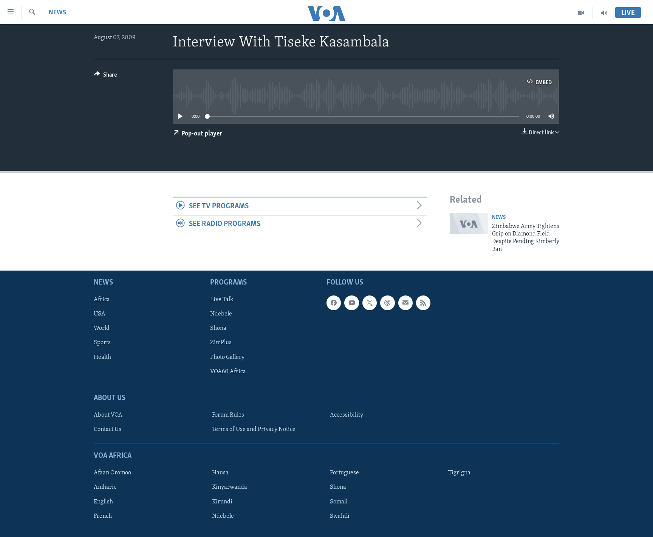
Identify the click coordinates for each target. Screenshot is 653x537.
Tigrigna (459, 473)
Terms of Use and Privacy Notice (254, 429)
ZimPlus (221, 343)
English (103, 502)
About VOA (108, 415)
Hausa (220, 473)
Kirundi (222, 502)
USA (99, 314)
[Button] (105, 76)
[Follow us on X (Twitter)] (369, 303)
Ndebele (221, 314)
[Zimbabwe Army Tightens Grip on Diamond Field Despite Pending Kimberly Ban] (469, 223)
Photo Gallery (227, 357)
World (102, 329)
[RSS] (423, 303)
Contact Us (107, 429)
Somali (339, 502)
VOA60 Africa (228, 372)
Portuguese (344, 473)
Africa (102, 300)
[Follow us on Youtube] (351, 303)
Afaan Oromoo (112, 473)
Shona (218, 329)
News (57, 12)
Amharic (105, 488)
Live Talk (222, 300)
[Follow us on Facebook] (333, 303)
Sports (102, 343)
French (103, 516)
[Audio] (604, 12)
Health (102, 357)
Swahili (340, 516)
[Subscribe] (405, 303)
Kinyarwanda (229, 488)
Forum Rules (228, 415)
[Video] (581, 12)
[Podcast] (387, 303)
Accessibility (346, 415)
